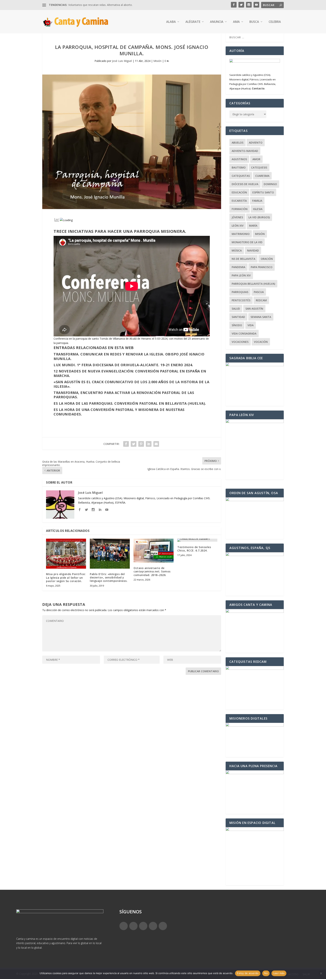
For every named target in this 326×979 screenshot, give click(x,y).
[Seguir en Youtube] (163, 926)
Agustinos (239, 159)
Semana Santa (261, 317)
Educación (239, 192)
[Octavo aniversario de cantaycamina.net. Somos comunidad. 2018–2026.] (154, 551)
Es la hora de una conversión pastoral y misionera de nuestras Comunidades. (119, 411)
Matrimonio (241, 234)
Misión (157, 61)
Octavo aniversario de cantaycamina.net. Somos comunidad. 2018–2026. (152, 571)
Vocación (261, 342)
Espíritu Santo (263, 192)
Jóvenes (237, 217)
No (266, 973)
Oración (267, 259)
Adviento (255, 142)
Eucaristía (239, 200)
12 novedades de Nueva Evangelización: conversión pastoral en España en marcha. (130, 373)
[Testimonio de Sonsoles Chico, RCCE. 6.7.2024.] (197, 540)
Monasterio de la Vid (247, 242)
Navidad (253, 250)
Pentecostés (241, 300)
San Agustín (254, 308)
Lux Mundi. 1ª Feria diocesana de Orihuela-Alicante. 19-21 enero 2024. (123, 365)
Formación (240, 209)
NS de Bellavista (243, 259)
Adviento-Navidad (245, 151)
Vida (251, 325)
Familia (257, 200)
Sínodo (237, 325)
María (253, 225)
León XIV (238, 225)
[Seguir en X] (133, 926)
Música (237, 250)
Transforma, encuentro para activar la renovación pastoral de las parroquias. (124, 394)
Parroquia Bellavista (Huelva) (253, 283)
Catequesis (259, 167)
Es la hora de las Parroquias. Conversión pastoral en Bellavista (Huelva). (130, 403)
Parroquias (240, 292)
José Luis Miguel (122, 61)
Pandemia (238, 267)
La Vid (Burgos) (259, 217)
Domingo (270, 184)
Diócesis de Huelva (245, 184)
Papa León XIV (241, 275)
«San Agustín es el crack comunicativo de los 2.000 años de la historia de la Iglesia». (131, 384)
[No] (321, 973)
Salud (236, 308)
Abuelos (237, 142)
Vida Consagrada (244, 333)
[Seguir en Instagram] (143, 926)
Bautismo (239, 167)
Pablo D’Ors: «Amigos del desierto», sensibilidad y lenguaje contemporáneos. (109, 577)
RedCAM (261, 300)
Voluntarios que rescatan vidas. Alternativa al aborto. (100, 5)
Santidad (238, 317)
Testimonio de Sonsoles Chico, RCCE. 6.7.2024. (194, 548)
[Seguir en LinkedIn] (153, 926)
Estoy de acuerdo (247, 973)
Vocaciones (240, 342)
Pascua (259, 292)
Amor (256, 159)
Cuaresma (262, 176)
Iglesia (257, 209)
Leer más (278, 973)
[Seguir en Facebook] (123, 926)
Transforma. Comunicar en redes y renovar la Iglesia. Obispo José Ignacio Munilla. (129, 356)
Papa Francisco (261, 267)
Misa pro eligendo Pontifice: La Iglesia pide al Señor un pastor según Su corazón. (66, 577)
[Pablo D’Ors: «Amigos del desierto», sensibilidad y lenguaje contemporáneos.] (110, 554)
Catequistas (241, 176)
